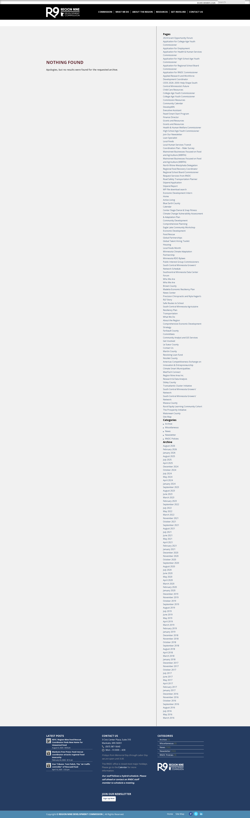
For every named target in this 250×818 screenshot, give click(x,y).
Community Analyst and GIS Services (180, 337)
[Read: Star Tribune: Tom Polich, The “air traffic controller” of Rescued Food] (48, 765)
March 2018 (168, 655)
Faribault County (171, 330)
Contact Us (168, 347)
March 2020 (168, 583)
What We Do (169, 316)
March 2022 (168, 514)
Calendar (167, 206)
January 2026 (169, 452)
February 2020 (170, 587)
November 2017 (171, 666)
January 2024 (169, 483)
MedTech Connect (171, 372)
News (168, 431)
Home (166, 196)
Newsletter (170, 434)
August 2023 (169, 490)
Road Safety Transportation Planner (180, 179)
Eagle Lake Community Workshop (179, 227)
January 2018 (169, 659)
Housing (167, 244)
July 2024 (167, 473)
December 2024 (170, 466)
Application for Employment (176, 48)
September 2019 (171, 604)
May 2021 (167, 538)
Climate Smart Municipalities (176, 368)
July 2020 (167, 569)
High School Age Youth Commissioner (181, 130)
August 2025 (169, 456)
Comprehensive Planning (175, 223)
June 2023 (168, 494)
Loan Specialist (170, 137)
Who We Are (169, 279)
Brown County (170, 286)
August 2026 (169, 445)
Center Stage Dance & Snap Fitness (180, 210)
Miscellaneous (172, 427)
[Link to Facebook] (191, 814)
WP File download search (175, 189)
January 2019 (169, 631)
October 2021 (169, 521)
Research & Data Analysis (175, 379)
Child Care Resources (173, 89)
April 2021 (168, 542)
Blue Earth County (171, 203)
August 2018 (169, 649)
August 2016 (169, 707)
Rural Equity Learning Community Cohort (182, 406)
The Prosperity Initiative (174, 409)
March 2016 (168, 717)
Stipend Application (172, 182)
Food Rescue (169, 234)
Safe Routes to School (173, 303)
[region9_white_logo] (63, 11)
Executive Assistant (172, 110)
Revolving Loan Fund (173, 354)
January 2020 (169, 590)
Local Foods (168, 141)
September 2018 (171, 645)
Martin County (170, 351)
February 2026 (170, 449)
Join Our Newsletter (172, 134)
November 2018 (171, 638)
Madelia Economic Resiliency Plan (179, 289)
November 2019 (171, 597)
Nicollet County (170, 358)
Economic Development (174, 230)
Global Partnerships (172, 237)
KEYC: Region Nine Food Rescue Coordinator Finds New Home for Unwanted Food (67, 742)
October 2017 (169, 669)
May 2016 (167, 714)
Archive (168, 423)
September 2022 (171, 504)
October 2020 (169, 559)
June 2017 (168, 676)
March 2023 (168, 497)
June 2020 (168, 573)
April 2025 (168, 463)
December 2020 (170, 552)
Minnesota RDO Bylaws (174, 258)
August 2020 (169, 566)
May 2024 (167, 476)
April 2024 (168, 480)
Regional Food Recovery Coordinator (180, 168)
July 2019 (167, 611)
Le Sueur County (171, 344)
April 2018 (168, 652)
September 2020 (171, 563)
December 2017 (170, 662)
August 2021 (169, 528)
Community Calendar (173, 103)
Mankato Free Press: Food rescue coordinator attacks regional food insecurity (68, 755)
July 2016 (167, 711)
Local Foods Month (172, 248)
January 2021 (169, 549)
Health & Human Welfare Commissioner (182, 127)
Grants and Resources (173, 120)
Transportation (170, 313)
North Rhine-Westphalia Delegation (180, 165)
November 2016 (171, 697)
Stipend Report (170, 186)
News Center (169, 292)
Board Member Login (206, 3)
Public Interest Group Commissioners (181, 261)
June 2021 (168, 535)
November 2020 (171, 556)
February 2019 (170, 628)
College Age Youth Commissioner (179, 93)
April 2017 (168, 683)
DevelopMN (169, 106)
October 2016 (169, 700)
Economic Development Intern (177, 193)
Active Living (169, 199)
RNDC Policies (172, 438)
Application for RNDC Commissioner (180, 72)
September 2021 (171, 525)
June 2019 (168, 614)
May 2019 (167, 618)
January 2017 (169, 690)
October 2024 (169, 470)
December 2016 (170, 693)
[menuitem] (105, 11)
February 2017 (170, 687)
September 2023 (171, 487)
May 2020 (167, 576)
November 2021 (171, 518)
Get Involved (169, 341)
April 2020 (168, 580)
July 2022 (167, 507)
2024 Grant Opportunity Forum (178, 38)
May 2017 (167, 680)
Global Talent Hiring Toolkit (176, 241)
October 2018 (169, 642)
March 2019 (168, 624)
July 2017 (167, 673)
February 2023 (170, 501)
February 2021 (170, 545)
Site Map (167, 416)
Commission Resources (174, 100)
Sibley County (169, 382)
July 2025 (167, 459)
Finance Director (171, 117)
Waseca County (170, 403)
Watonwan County (171, 413)
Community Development (175, 220)
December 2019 (170, 594)
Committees (169, 334)
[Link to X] (196, 814)
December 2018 (170, 635)
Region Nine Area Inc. (173, 375)
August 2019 (169, 607)
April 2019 (168, 621)
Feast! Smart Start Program (176, 113)
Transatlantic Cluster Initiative (177, 385)
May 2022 (167, 511)
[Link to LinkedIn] (201, 814)
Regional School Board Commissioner (181, 172)
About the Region (171, 320)
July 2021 (167, 532)
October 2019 (169, 600)
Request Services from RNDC (177, 175)
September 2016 (171, 704)
